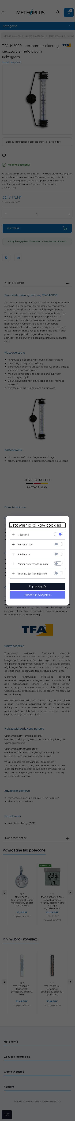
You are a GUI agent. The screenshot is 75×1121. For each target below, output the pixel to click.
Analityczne (23, 554)
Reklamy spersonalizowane (32, 573)
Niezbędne (23, 534)
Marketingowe (25, 544)
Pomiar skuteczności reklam (32, 564)
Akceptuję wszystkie (38, 595)
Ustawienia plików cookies (35, 525)
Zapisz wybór (37, 586)
